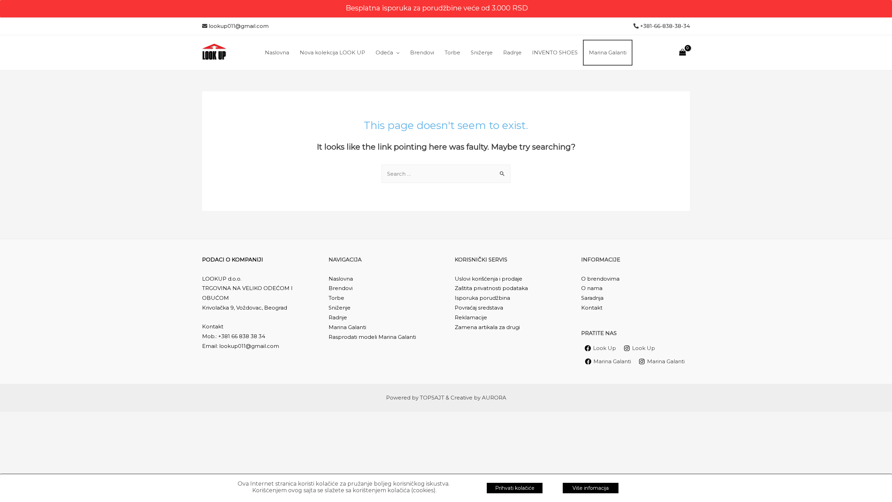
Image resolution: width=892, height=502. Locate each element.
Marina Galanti (347, 327)
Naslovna (341, 278)
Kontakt (591, 307)
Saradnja (592, 298)
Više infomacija (590, 488)
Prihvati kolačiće (515, 488)
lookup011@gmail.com (239, 26)
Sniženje (340, 307)
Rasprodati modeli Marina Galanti (372, 337)
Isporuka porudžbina (482, 298)
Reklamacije (471, 317)
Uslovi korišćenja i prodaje (488, 278)
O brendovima (600, 278)
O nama (591, 288)
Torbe (336, 298)
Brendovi (341, 288)
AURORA (494, 397)
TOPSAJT (432, 397)
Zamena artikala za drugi (487, 327)
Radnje (338, 317)
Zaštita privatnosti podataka (491, 288)
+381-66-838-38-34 (665, 26)
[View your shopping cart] (682, 52)
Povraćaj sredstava (479, 307)
